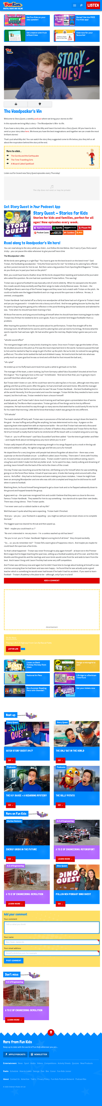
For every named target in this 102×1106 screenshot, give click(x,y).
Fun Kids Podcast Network (62, 1079)
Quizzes (75, 1063)
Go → (10, 760)
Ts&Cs (33, 1079)
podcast (37, 118)
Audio (33, 1063)
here (27, 131)
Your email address (12, 948)
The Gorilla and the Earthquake (25, 156)
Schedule (14, 1071)
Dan (42, 1071)
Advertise (25, 1079)
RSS (80, 232)
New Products (86, 1063)
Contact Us (15, 1079)
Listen (93, 5)
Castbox (71, 232)
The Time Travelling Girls (22, 160)
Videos (40, 1063)
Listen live (13, 649)
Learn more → (65, 859)
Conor (53, 1071)
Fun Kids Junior (64, 1071)
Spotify (58, 227)
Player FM (86, 227)
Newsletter (40, 1054)
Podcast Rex (80, 1079)
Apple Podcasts (43, 227)
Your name (9, 937)
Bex (47, 1071)
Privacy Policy (43, 1079)
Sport (26, 1063)
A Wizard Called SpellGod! (22, 163)
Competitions (50, 1063)
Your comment (10, 919)
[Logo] (9, 51)
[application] (52, 72)
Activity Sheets (64, 1063)
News (20, 1063)
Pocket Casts (42, 232)
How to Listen (26, 1071)
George (36, 1071)
